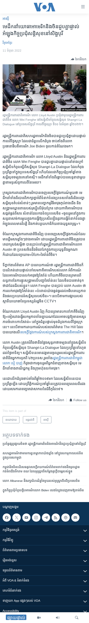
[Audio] (57, 617)
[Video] (38, 617)
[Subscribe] (75, 517)
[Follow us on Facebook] (7, 517)
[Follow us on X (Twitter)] (16, 517)
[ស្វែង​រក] (76, 617)
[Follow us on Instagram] (36, 517)
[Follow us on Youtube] (26, 517)
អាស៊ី (6, 18)
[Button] (78, 59)
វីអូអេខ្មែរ (7, 42)
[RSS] (56, 517)
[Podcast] (65, 517)
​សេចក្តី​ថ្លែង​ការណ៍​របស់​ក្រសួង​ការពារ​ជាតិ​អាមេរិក (50, 332)
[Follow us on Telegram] (46, 517)
